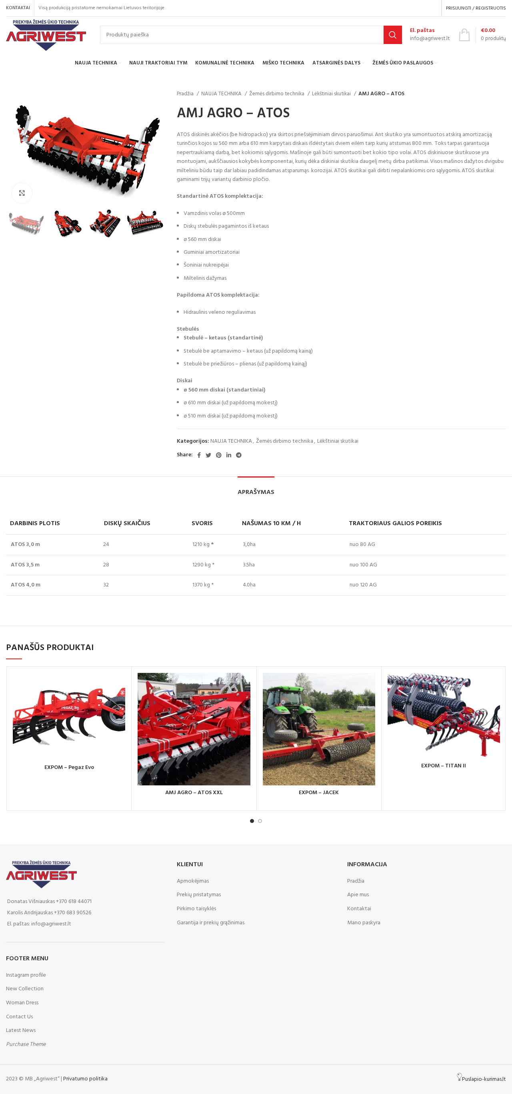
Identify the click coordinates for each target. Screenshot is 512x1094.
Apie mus (358, 895)
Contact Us (19, 1017)
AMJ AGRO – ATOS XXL (194, 792)
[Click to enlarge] (22, 193)
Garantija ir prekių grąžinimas (210, 923)
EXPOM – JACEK (319, 792)
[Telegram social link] (239, 455)
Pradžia (186, 94)
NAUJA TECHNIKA (222, 94)
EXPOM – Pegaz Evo (69, 767)
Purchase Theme (26, 1044)
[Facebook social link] (199, 455)
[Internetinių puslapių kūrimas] (459, 1079)
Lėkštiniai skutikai (332, 94)
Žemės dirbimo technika (277, 94)
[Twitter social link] (208, 455)
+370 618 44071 (74, 901)
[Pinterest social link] (219, 455)
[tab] (256, 488)
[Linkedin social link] (229, 455)
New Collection (25, 989)
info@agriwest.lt (51, 924)
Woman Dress (22, 1003)
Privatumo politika (85, 1079)
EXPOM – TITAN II (443, 766)
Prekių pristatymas (199, 895)
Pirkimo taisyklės (196, 909)
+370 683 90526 (72, 912)
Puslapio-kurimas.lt (484, 1079)
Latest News (21, 1030)
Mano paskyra (363, 923)
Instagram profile (26, 975)
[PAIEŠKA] (393, 35)
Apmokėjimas (193, 881)
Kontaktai (359, 909)
